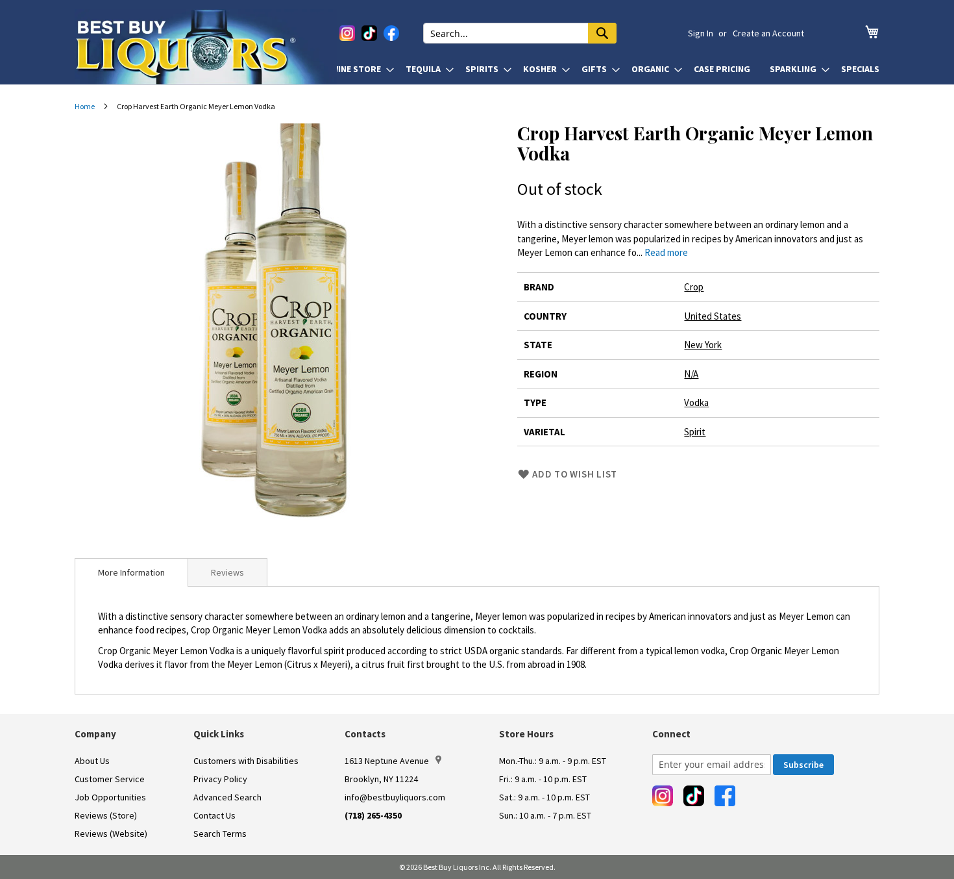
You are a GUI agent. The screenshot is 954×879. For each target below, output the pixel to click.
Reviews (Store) (106, 815)
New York (703, 344)
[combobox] (520, 33)
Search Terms (220, 833)
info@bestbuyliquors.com (395, 797)
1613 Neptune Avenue (387, 761)
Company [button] (95, 734)
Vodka (696, 402)
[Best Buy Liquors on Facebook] (391, 33)
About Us (92, 761)
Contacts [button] (365, 734)
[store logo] (206, 46)
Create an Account (768, 33)
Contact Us (214, 815)
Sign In (700, 33)
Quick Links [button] (218, 734)
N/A (691, 374)
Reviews (227, 572)
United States (712, 316)
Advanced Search (227, 797)
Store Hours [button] (526, 734)
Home (85, 106)
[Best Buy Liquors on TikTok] (369, 33)
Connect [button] (671, 734)
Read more (666, 252)
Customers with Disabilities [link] (246, 761)
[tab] (131, 572)
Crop (693, 287)
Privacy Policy (220, 779)
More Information (131, 572)
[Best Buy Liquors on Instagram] (347, 33)
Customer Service (110, 779)
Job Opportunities (110, 797)
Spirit (694, 432)
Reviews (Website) (111, 833)
